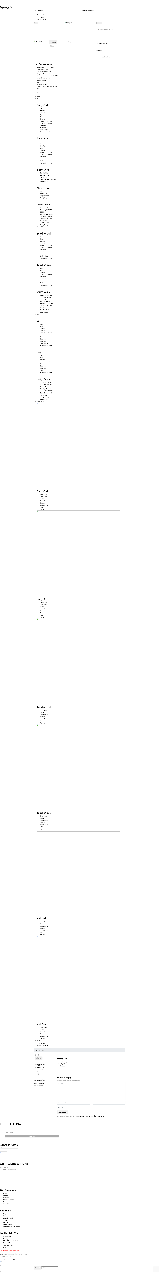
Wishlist (5, 1220)
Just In (41, 191)
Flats (41, 507)
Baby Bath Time (44, 175)
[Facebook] (57, 1072)
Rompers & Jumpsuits (46, 121)
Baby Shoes (43, 494)
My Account (40, 17)
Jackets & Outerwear (46, 123)
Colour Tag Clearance (46, 208)
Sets (41, 108)
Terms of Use (3, 1260)
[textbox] (38, 1085)
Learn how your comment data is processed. (91, 1116)
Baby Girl (42, 105)
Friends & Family (44, 223)
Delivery (5, 1239)
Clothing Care (7, 1237)
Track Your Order (41, 19)
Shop (4, 1214)
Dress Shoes (43, 497)
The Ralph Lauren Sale (46, 214)
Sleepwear (43, 125)
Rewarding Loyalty (42, 15)
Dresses (42, 119)
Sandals (42, 499)
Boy (39, 352)
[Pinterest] (60, 1072)
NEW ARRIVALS (41, 1044)
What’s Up (6, 1198)
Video (38, 1074)
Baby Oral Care (44, 181)
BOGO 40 (43, 212)
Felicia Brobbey (62, 1062)
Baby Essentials (44, 196)
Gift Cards (40, 11)
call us (98, 44)
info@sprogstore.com (88, 11)
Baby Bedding (44, 173)
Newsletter (40, 13)
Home (36, 1050)
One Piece (43, 113)
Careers (5, 1195)
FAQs (4, 1247)
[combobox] (38, 1085)
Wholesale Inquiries (8, 1200)
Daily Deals (43, 204)
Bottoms (42, 117)
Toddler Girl (44, 234)
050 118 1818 (104, 44)
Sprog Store (8, 7)
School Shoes (44, 505)
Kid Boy (41, 1024)
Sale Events (40, 1070)
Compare (99, 51)
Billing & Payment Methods (10, 1241)
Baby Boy (42, 138)
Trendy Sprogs (44, 225)
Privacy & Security (14, 1260)
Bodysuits (42, 111)
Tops (41, 115)
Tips (38, 1072)
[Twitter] (58, 1072)
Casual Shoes (44, 501)
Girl (39, 321)
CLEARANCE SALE (42, 1046)
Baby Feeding (44, 177)
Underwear (43, 254)
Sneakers (42, 503)
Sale (4, 1216)
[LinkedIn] (59, 1072)
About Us (5, 1193)
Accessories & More (46, 132)
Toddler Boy (44, 265)
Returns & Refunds (8, 1243)
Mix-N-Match (43, 220)
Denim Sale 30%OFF (46, 218)
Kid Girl (41, 918)
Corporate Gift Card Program (11, 1227)
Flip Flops (42, 509)
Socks (41, 161)
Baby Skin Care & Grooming (48, 179)
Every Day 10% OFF (46, 210)
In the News (40, 1068)
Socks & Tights (44, 130)
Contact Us (6, 1204)
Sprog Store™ (4, 1254)
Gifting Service (7, 1224)
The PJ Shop (43, 198)
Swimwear (43, 128)
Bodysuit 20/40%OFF (46, 216)
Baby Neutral (44, 194)
